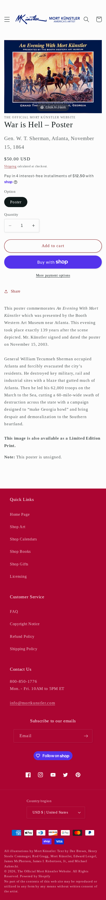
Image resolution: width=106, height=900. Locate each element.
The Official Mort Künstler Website (44, 871)
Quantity (11, 214)
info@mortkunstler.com (32, 703)
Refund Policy (22, 636)
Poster (15, 202)
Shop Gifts (19, 564)
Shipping (10, 166)
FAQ (14, 611)
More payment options (53, 275)
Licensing (18, 576)
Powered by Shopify (35, 876)
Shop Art (17, 527)
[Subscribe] (86, 736)
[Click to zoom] (53, 76)
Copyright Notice (25, 624)
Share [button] (15, 291)
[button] (7, 19)
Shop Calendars (23, 539)
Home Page (20, 514)
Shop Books (20, 551)
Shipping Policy (23, 649)
